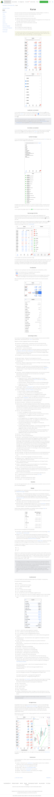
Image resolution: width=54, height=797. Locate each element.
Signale (25, 783)
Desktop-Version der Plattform (31, 706)
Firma (37, 1)
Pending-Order (19, 122)
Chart (4, 14)
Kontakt (27, 784)
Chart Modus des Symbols (21, 661)
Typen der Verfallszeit (30, 389)
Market (21, 783)
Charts (25, 765)
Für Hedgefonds (21, 1)
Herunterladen (14, 1)
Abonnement (47, 752)
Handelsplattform (7, 1)
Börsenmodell (26, 533)
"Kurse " (21, 113)
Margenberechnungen (20, 491)
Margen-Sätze (40, 540)
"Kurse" (35, 131)
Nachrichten (5, 23)
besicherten (43, 503)
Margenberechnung (20, 497)
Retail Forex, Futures (32, 538)
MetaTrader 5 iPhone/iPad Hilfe (8, 5)
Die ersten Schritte (6, 8)
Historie (4, 18)
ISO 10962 (40, 474)
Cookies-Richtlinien (38, 795)
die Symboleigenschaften (31, 767)
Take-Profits (41, 379)
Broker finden (32, 1)
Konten (4, 20)
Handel (4, 16)
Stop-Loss (19, 350)
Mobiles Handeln (15, 783)
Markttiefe (4, 12)
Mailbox (4, 22)
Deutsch (49, 1)
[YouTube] (28, 788)
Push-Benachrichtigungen (7, 27)
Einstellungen (5, 29)
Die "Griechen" (27, 679)
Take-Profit (24, 350)
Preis (45, 139)
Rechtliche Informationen (33, 792)
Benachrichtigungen (6, 25)
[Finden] (52, 2)
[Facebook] (25, 788)
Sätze (44, 508)
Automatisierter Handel (33, 783)
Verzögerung (46, 367)
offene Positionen (43, 121)
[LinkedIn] (27, 788)
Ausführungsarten (30, 386)
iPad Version (5, 31)
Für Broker (27, 1)
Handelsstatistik (31, 224)
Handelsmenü (30, 763)
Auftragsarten (26, 397)
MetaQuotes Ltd (26, 792)
